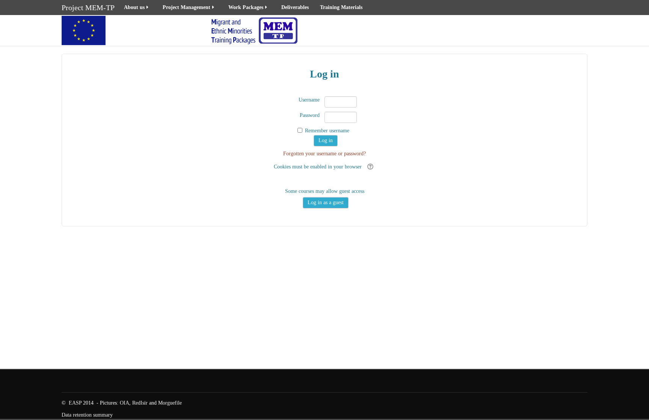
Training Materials (341, 7)
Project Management (186, 7)
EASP (75, 403)
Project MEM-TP (88, 7)
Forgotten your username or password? (324, 153)
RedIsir (140, 403)
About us (134, 7)
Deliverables (295, 7)
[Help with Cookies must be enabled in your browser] (369, 167)
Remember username (327, 130)
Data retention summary (87, 415)
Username (309, 100)
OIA (124, 403)
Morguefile (170, 403)
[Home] (181, 30)
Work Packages (245, 7)
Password (310, 115)
